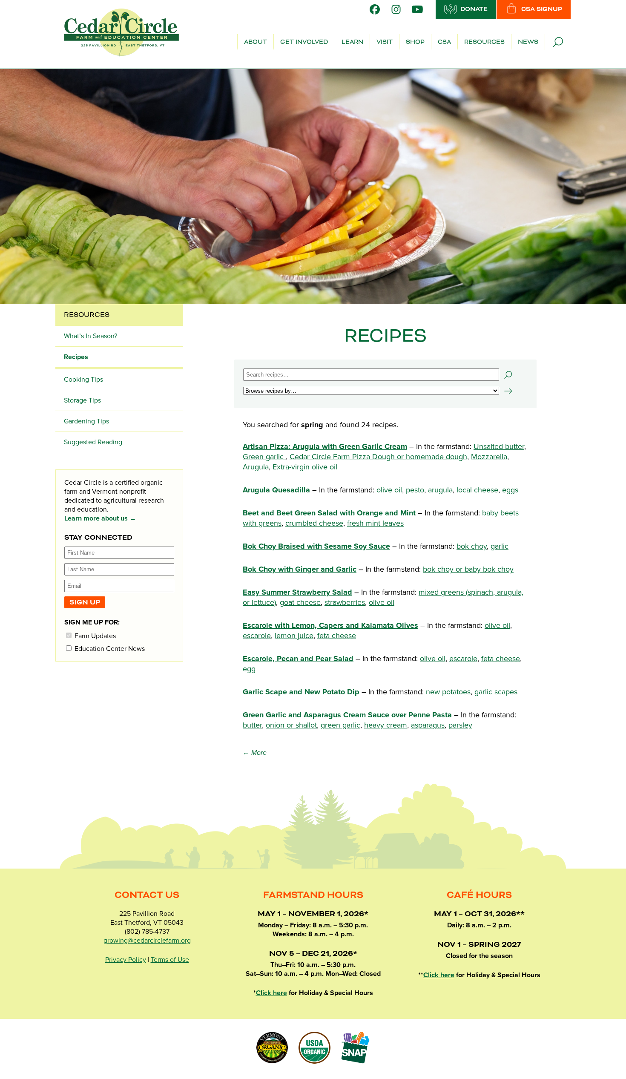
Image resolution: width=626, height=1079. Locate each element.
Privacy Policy (125, 959)
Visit (384, 42)
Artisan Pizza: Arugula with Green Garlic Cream (325, 446)
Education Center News (109, 649)
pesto (415, 490)
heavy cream (385, 725)
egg (249, 668)
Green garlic (264, 456)
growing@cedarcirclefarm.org (147, 940)
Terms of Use (170, 959)
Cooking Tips (83, 379)
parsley (460, 725)
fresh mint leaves (375, 523)
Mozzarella (489, 456)
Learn (352, 42)
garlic (499, 546)
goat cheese (300, 602)
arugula (440, 490)
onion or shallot (291, 725)
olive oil (389, 490)
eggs (510, 490)
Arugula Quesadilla (276, 490)
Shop (415, 42)
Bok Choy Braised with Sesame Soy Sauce (316, 546)
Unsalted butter (499, 446)
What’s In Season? (90, 336)
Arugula (256, 467)
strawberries (344, 602)
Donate (474, 9)
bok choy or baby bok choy (468, 569)
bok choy (472, 546)
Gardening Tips (86, 421)
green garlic (340, 725)
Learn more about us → (100, 518)
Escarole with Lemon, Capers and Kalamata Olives (330, 625)
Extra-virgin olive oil (305, 467)
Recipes (76, 357)
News (528, 42)
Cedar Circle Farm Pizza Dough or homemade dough (378, 456)
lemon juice (294, 635)
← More (255, 752)
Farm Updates (94, 636)
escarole (257, 635)
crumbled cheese (314, 523)
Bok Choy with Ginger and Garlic (299, 569)
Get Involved (304, 42)
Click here (271, 993)
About (255, 42)
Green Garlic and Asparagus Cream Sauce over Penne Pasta (347, 714)
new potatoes (448, 691)
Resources (484, 42)
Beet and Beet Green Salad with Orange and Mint (329, 513)
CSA (444, 42)
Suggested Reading (93, 442)
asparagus (428, 725)
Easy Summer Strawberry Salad (297, 592)
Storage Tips (82, 400)
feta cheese (336, 635)
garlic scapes (495, 691)
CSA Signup (541, 9)
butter (252, 725)
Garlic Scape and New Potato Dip (301, 691)
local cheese (477, 490)
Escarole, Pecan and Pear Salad (298, 658)
